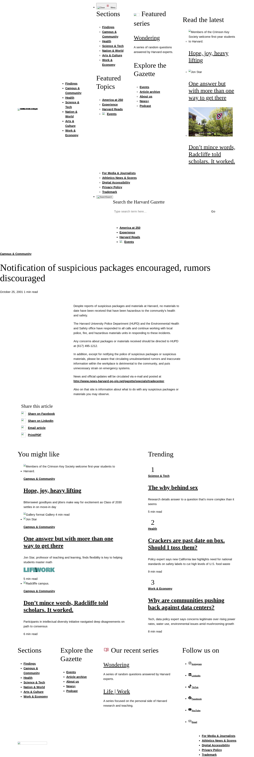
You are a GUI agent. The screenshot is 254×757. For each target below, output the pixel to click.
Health (152, 528)
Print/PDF (34, 434)
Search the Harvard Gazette (139, 202)
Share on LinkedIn (40, 420)
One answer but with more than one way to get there (211, 90)
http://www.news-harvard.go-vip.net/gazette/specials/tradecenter (118, 381)
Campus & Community (15, 253)
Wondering (147, 38)
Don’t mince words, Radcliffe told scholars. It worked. (212, 154)
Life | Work (116, 691)
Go (213, 211)
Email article (37, 427)
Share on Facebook (41, 413)
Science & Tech (158, 475)
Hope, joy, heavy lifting (52, 490)
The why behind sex (173, 487)
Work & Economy (160, 588)
